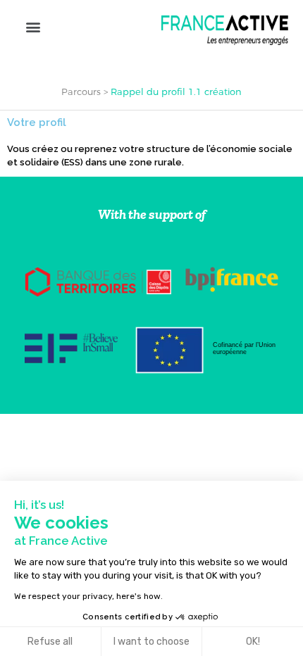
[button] (32, 26)
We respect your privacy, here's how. (88, 596)
